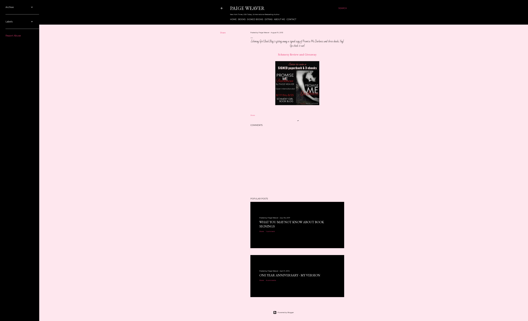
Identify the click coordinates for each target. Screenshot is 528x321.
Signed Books (255, 19)
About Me (279, 19)
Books (242, 19)
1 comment (270, 231)
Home (233, 19)
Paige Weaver (247, 8)
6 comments (271, 280)
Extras (269, 19)
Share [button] (223, 32)
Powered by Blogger (286, 312)
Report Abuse (13, 35)
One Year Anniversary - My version (289, 275)
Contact (291, 19)
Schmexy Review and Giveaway (297, 54)
